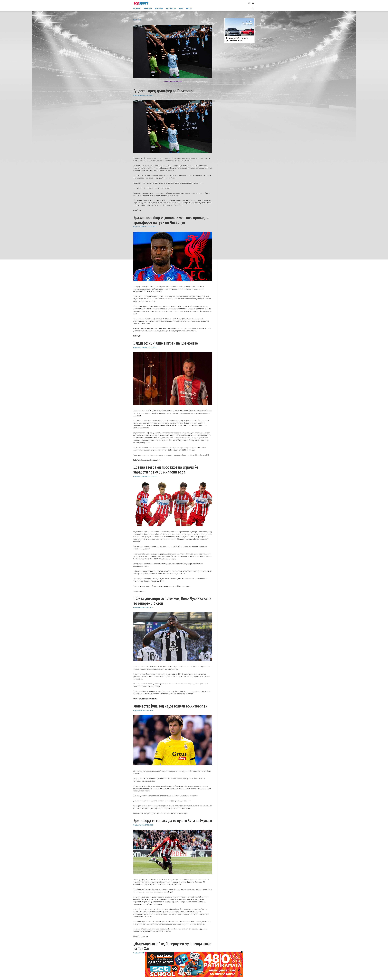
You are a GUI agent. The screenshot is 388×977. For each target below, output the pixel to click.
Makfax (141, 95)
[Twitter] (253, 3)
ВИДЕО (189, 8)
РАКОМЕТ (148, 8)
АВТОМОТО (171, 8)
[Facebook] (249, 3)
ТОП (140, 227)
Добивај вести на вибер (173, 82)
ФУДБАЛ (136, 8)
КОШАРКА (159, 8)
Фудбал (136, 95)
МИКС (181, 8)
